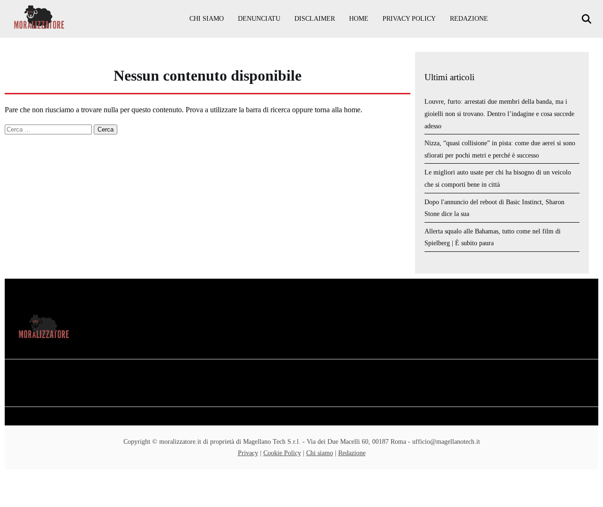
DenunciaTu (259, 18)
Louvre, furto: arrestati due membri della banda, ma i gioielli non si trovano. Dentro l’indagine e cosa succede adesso (499, 113)
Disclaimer (314, 18)
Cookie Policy (282, 453)
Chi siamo (206, 18)
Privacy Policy (409, 18)
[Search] (588, 19)
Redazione (469, 18)
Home (358, 18)
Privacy (248, 453)
